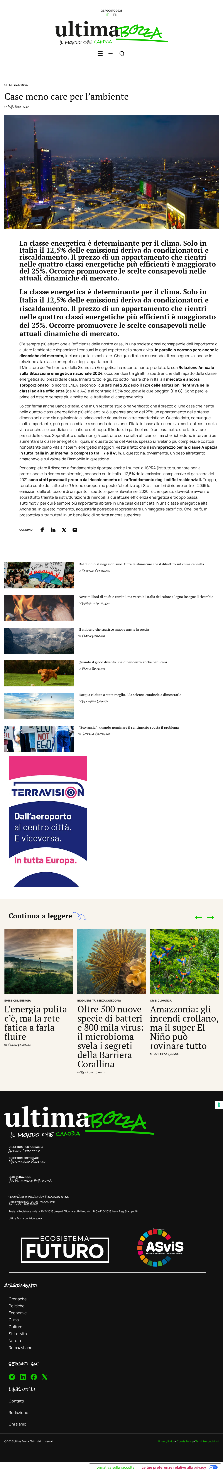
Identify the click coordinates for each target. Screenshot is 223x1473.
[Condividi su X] (64, 529)
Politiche (17, 1305)
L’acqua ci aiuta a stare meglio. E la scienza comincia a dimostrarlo (130, 694)
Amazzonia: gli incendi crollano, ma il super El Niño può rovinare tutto (111, 1027)
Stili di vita (18, 1333)
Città (8, 85)
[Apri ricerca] (122, 54)
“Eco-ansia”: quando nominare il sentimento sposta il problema (129, 727)
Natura (15, 1340)
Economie (18, 1312)
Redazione (18, 1412)
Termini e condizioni (207, 1441)
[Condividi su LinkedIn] (53, 529)
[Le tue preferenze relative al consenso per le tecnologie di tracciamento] (219, 1105)
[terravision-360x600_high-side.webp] (48, 885)
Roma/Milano (20, 1347)
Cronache (18, 1298)
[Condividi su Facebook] (42, 529)
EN (115, 15)
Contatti (16, 1401)
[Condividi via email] (75, 529)
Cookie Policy (185, 1441)
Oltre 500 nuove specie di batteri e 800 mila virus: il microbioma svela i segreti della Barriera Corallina (37, 1036)
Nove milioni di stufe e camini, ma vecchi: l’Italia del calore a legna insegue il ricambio (146, 596)
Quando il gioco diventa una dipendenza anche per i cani (123, 662)
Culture (15, 1326)
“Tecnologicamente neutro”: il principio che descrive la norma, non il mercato (183, 1032)
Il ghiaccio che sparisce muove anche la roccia (114, 629)
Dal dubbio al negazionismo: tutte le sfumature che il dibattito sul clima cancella (141, 564)
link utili (22, 1389)
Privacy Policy (166, 1441)
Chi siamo (17, 1424)
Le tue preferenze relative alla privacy (174, 1467)
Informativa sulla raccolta (113, 1467)
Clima (14, 1319)
